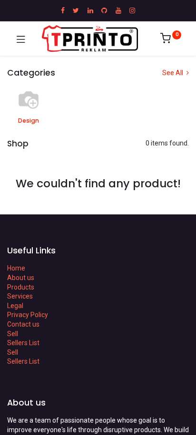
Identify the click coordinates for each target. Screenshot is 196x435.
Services (20, 296)
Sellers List (23, 343)
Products (20, 287)
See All (173, 73)
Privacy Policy (27, 315)
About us (20, 277)
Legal (15, 305)
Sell (12, 334)
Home (16, 268)
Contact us (23, 324)
